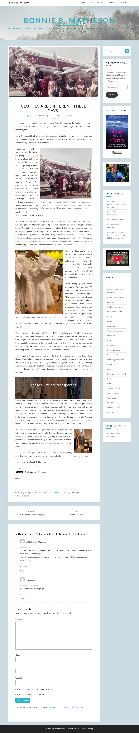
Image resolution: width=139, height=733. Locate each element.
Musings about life (33, 492)
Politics (110, 369)
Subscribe (100, 3)
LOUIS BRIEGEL (113, 201)
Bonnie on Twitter (116, 426)
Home (84, 3)
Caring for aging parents (116, 297)
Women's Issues (22, 496)
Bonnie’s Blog (123, 3)
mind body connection (115, 359)
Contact (112, 3)
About (91, 3)
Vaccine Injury (112, 398)
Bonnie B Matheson (57, 116)
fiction (109, 321)
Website (18, 678)
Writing (110, 412)
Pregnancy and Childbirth (116, 374)
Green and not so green (116, 331)
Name (18, 655)
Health (110, 340)
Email (18, 666)
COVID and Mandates (115, 312)
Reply (22, 570)
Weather (110, 403)
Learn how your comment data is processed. (66, 707)
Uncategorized (112, 393)
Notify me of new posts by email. (30, 694)
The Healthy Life (113, 388)
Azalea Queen (63, 492)
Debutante (121, 219)
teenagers (75, 492)
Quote (109, 379)
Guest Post (111, 336)
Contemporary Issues (115, 307)
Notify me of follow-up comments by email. (35, 689)
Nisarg (90, 728)
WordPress (74, 728)
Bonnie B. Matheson (19, 2)
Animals (110, 285)
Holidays (110, 345)
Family (20, 492)
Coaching (110, 302)
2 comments (74, 116)
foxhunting (111, 326)
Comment (20, 619)
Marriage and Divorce (115, 355)
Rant (44, 492)
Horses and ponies (114, 350)
